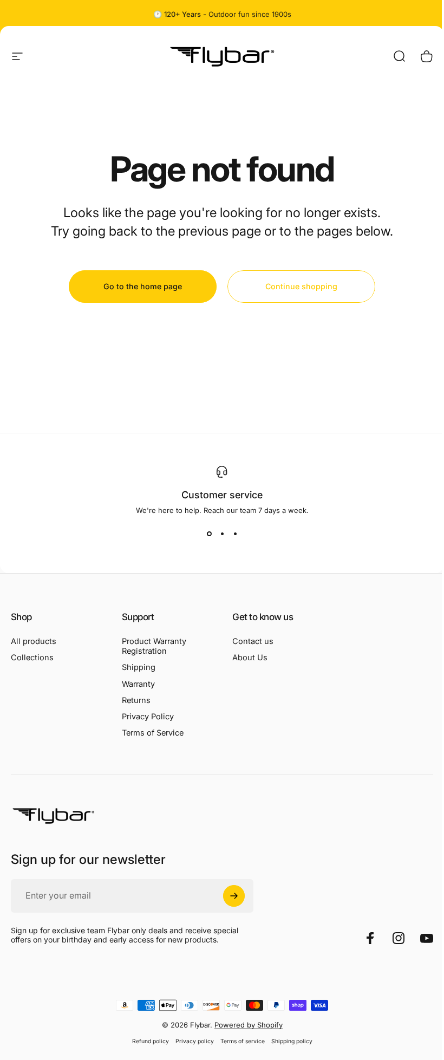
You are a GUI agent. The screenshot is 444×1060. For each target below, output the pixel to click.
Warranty (138, 684)
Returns (136, 700)
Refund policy (150, 1041)
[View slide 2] (222, 534)
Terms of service (242, 1041)
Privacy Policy (148, 716)
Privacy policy (194, 1041)
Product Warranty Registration (154, 646)
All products (33, 641)
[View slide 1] (209, 534)
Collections (32, 657)
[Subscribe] (234, 896)
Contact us (252, 641)
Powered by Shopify (248, 1024)
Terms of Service (153, 733)
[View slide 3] (234, 534)
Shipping (138, 667)
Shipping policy (291, 1041)
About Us (249, 657)
